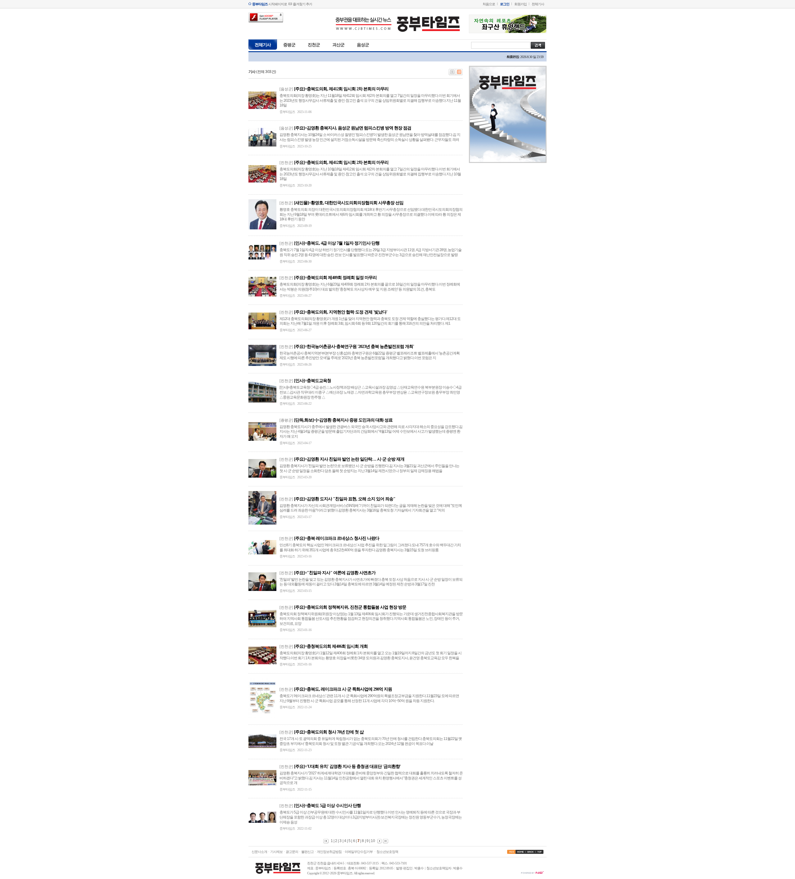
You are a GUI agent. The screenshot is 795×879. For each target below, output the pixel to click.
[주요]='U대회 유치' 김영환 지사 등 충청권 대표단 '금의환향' (347, 766)
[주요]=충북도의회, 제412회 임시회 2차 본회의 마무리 (341, 89)
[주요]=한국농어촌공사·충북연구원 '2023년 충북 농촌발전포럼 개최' (354, 346)
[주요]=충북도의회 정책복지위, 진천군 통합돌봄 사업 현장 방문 (350, 607)
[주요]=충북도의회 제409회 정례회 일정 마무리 (335, 277)
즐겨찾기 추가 (302, 4)
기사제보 (276, 852)
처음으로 (489, 4)
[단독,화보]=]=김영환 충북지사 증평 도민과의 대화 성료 (343, 420)
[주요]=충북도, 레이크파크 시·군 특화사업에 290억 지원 (343, 689)
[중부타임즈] (397, 33)
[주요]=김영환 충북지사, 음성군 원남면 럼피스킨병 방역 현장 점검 (352, 128)
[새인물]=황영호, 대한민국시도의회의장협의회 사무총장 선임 (348, 203)
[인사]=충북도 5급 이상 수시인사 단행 (327, 805)
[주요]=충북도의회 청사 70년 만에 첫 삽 (329, 732)
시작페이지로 (269, 4)
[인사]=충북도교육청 (312, 380)
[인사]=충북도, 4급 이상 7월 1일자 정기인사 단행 (336, 243)
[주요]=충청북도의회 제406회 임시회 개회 (331, 646)
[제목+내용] (459, 74)
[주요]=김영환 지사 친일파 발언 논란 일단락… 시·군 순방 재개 (349, 459)
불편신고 (307, 852)
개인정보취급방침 (329, 852)
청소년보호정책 (387, 852)
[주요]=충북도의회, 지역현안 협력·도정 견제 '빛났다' (340, 312)
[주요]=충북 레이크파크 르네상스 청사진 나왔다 (336, 538)
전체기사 (538, 4)
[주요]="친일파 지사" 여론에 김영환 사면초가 (334, 572)
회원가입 (520, 4)
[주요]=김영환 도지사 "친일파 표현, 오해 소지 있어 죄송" (344, 499)
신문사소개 (259, 852)
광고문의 (292, 852)
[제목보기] (452, 74)
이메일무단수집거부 (359, 852)
